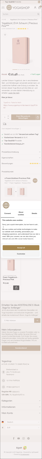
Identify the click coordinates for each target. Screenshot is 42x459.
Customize (21, 254)
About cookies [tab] (21, 213)
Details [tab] (34, 213)
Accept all (21, 248)
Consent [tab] (7, 213)
